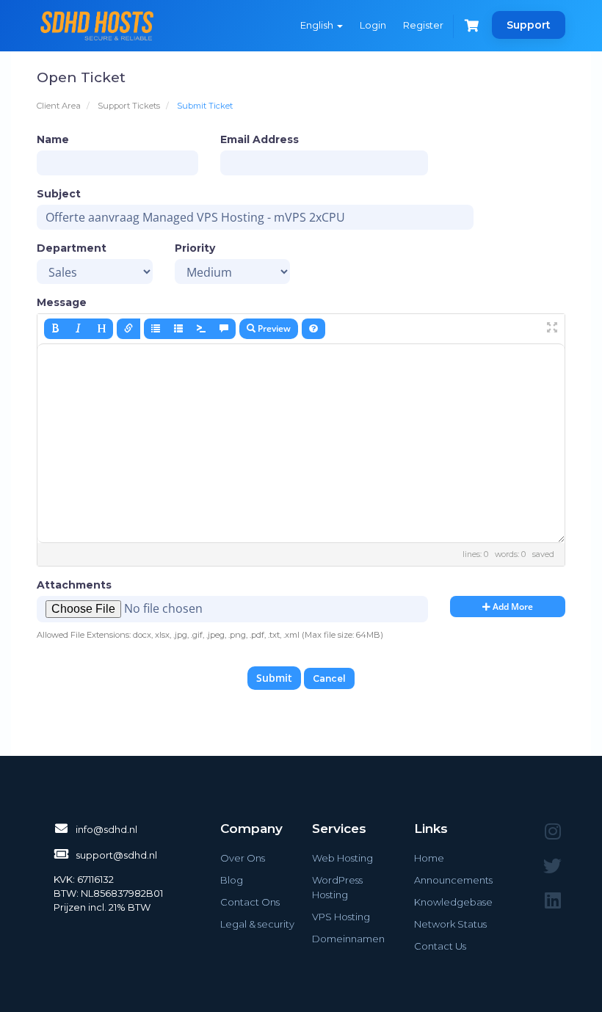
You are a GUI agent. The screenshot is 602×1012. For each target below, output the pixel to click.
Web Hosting (342, 858)
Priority (195, 248)
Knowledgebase (453, 902)
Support (529, 25)
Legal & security (257, 924)
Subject (59, 193)
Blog (231, 880)
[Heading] (101, 328)
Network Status (450, 924)
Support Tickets (129, 106)
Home (429, 858)
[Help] (313, 328)
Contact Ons (250, 902)
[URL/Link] (128, 328)
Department (71, 248)
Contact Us (440, 946)
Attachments (74, 584)
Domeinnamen (348, 938)
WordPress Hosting (337, 887)
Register (423, 25)
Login (373, 25)
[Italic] (78, 328)
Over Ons (242, 858)
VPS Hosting (341, 916)
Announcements (453, 880)
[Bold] (56, 328)
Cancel (329, 678)
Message (62, 302)
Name (53, 139)
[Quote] (224, 328)
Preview (273, 328)
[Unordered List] (155, 328)
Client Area (59, 106)
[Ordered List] (178, 328)
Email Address (259, 139)
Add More (511, 606)
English (318, 25)
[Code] (201, 328)
